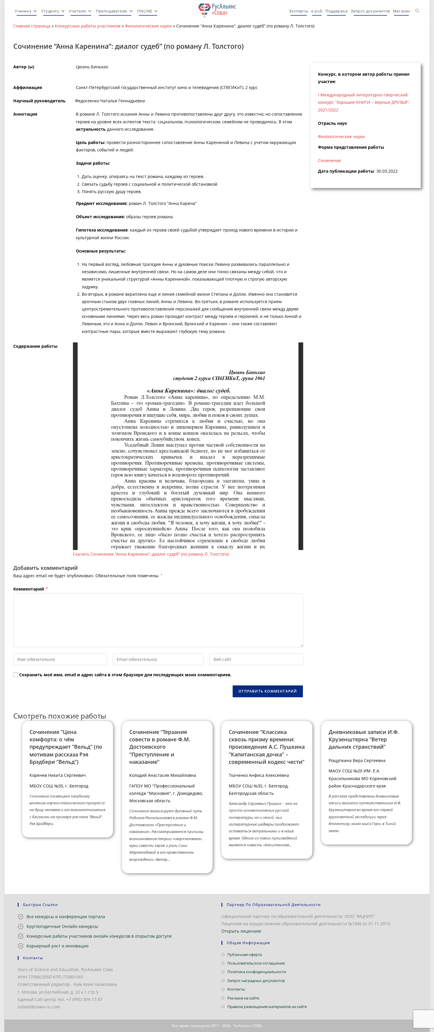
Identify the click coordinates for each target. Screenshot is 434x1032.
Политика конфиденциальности (256, 971)
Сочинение (329, 160)
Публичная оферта (244, 954)
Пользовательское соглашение (256, 963)
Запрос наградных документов (256, 980)
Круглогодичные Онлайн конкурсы (62, 926)
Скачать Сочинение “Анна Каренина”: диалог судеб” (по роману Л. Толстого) (151, 554)
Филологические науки (148, 26)
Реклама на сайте (243, 998)
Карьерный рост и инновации (58, 946)
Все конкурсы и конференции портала (66, 916)
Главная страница (31, 26)
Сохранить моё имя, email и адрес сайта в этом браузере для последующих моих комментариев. (125, 674)
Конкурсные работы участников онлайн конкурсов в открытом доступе (99, 936)
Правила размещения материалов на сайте (267, 1006)
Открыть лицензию (241, 931)
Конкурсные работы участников (87, 26)
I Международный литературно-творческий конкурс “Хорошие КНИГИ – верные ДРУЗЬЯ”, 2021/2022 (363, 102)
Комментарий (30, 589)
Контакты (236, 989)
